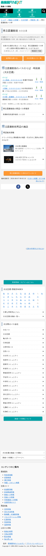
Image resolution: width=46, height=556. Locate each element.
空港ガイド (6, 16)
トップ (3, 20)
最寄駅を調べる (12, 58)
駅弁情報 (7, 536)
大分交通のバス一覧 (34, 58)
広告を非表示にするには (35, 248)
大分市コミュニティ (10, 356)
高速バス (19, 12)
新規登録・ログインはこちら (23, 282)
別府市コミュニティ (10, 360)
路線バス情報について (23, 419)
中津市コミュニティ (10, 381)
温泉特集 (7, 525)
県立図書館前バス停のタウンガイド (23, 173)
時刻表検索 (8, 475)
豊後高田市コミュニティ (12, 373)
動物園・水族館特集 (11, 514)
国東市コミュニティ (10, 364)
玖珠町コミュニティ (10, 412)
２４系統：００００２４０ (12, 80)
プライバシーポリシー (34, 543)
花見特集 (7, 509)
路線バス (6, 12)
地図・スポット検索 (11, 483)
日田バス (6, 351)
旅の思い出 (8, 539)
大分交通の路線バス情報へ (12, 453)
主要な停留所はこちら (11, 312)
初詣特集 (7, 522)
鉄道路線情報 (9, 492)
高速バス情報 (9, 497)
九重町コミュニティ (10, 407)
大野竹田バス (8, 347)
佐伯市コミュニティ (10, 399)
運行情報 (7, 480)
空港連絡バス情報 (11, 500)
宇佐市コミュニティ (10, 377)
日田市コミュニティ (10, 390)
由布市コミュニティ (10, 386)
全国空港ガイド (10, 502)
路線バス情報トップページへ (13, 457)
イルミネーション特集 (12, 517)
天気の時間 (8, 534)
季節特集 (4, 506)
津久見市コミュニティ (11, 394)
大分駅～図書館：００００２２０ (14, 97)
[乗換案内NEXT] (12, 3)
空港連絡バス (32, 12)
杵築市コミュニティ (10, 368)
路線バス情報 (6, 6)
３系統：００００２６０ (11, 88)
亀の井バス (7, 338)
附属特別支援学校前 (14, 114)
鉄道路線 (32, 16)
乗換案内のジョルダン (16, 543)
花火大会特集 (9, 512)
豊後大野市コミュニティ (12, 403)
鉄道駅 (19, 16)
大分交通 (24, 20)
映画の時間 (8, 531)
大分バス (6, 330)
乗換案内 (4, 471)
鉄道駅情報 (8, 489)
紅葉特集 (7, 519)
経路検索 (7, 477)
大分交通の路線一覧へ (11, 316)
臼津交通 (6, 343)
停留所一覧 (34, 20)
